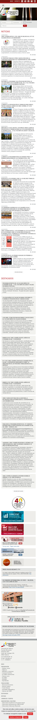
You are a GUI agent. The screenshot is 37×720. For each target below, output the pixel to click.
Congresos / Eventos (7, 698)
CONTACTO (17, 1)
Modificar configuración (15, 717)
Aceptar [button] (30, 713)
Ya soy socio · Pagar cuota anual (11, 546)
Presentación (5, 666)
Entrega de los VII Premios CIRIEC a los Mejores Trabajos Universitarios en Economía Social (17, 179)
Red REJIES (5, 680)
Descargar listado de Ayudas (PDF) (11, 635)
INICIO (11, 1)
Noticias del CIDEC (7, 691)
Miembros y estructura (7, 671)
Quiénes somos (6, 668)
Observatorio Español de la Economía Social (13, 702)
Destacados (4, 693)
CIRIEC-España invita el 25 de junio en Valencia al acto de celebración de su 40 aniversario (17, 37)
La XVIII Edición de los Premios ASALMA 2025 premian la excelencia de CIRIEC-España (16, 256)
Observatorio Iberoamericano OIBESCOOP (13, 704)
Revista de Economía (7, 685)
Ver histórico (18, 272)
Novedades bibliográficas (8, 689)
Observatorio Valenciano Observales (11, 706)
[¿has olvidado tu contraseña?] (22, 22)
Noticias (3, 696)
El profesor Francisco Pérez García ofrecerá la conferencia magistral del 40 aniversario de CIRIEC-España (18, 58)
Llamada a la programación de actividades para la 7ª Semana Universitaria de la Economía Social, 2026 (17, 157)
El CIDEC (4, 677)
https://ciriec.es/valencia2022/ (16, 587)
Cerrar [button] (25, 717)
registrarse (29, 22)
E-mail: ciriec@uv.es (6, 658)
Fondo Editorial (6, 688)
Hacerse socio (5, 676)
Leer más (33, 54)
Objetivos (4, 670)
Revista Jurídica (6, 686)
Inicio (2, 664)
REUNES (4, 679)
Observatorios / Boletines (8, 701)
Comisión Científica (7, 673)
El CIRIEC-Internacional (8, 674)
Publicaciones (5, 683)
